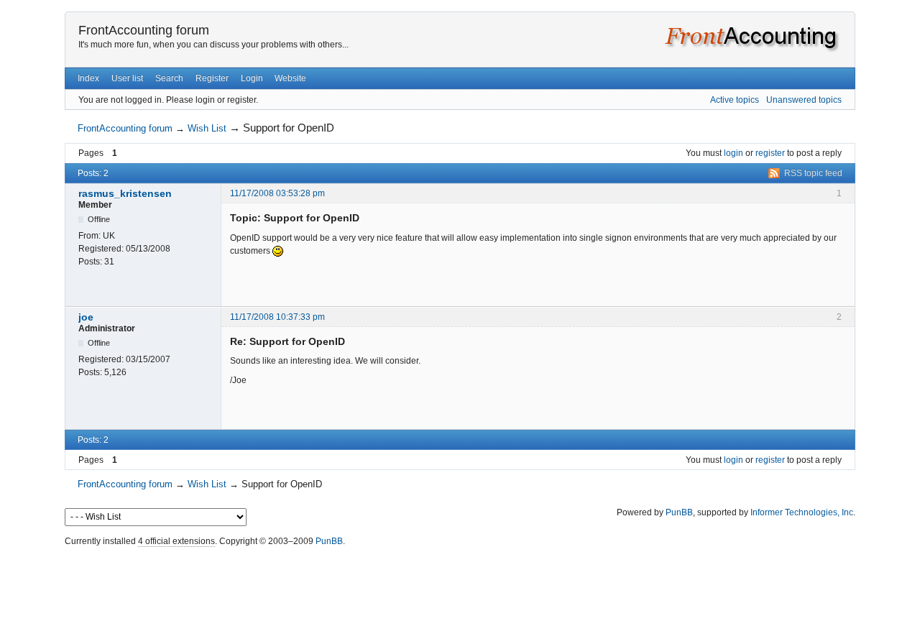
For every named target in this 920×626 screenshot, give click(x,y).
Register (212, 78)
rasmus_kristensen (125, 193)
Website (290, 78)
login (733, 153)
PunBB (679, 512)
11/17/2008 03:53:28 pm (277, 193)
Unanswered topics (804, 100)
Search (169, 78)
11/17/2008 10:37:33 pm (277, 317)
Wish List (207, 128)
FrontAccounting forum (143, 30)
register (770, 153)
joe (85, 317)
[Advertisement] (460, 583)
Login (252, 78)
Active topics (734, 100)
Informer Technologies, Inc (801, 512)
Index (88, 78)
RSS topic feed (813, 173)
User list (127, 78)
